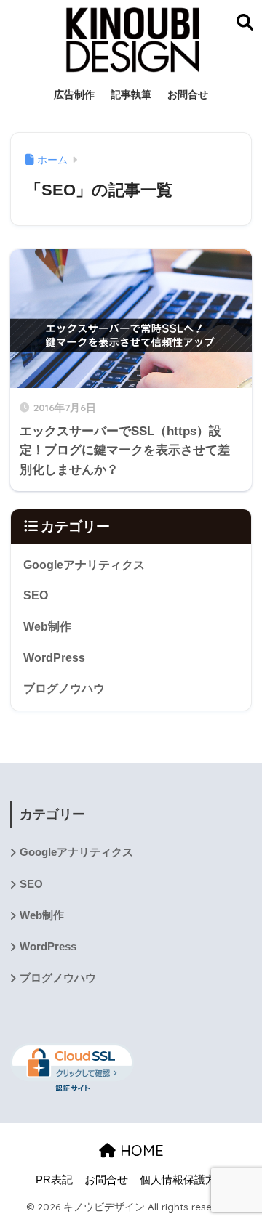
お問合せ (187, 94)
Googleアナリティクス (84, 565)
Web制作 (47, 626)
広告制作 (74, 94)
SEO (35, 595)
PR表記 (54, 1180)
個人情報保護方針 (183, 1180)
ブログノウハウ (64, 688)
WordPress (54, 658)
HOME (140, 1150)
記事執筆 (131, 94)
